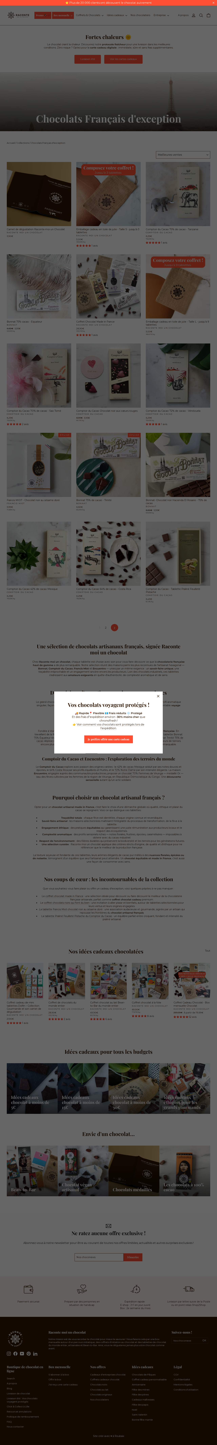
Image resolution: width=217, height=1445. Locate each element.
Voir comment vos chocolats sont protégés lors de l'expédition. (110, 726)
